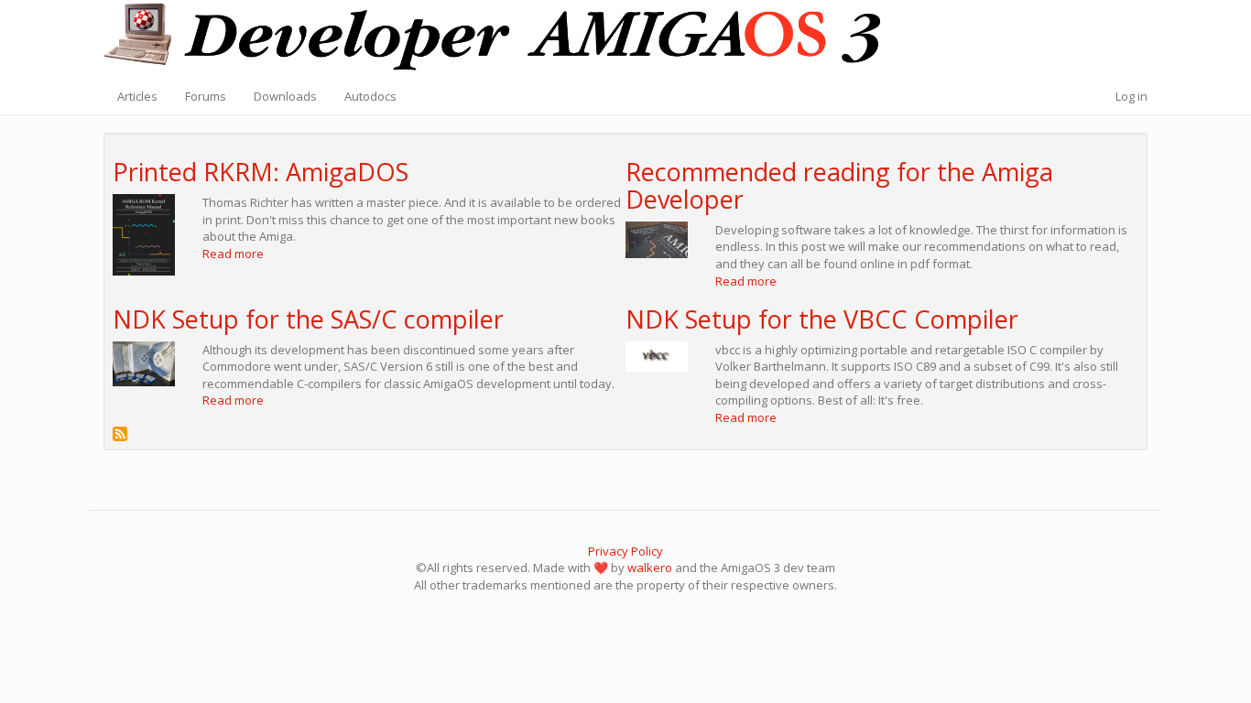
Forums (205, 96)
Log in (1131, 96)
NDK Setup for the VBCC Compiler (822, 319)
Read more (233, 253)
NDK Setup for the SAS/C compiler (308, 319)
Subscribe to (120, 434)
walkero (649, 567)
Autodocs (370, 96)
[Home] (625, 39)
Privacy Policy (625, 551)
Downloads (285, 96)
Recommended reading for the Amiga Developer (839, 185)
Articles (137, 96)
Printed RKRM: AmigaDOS (260, 172)
